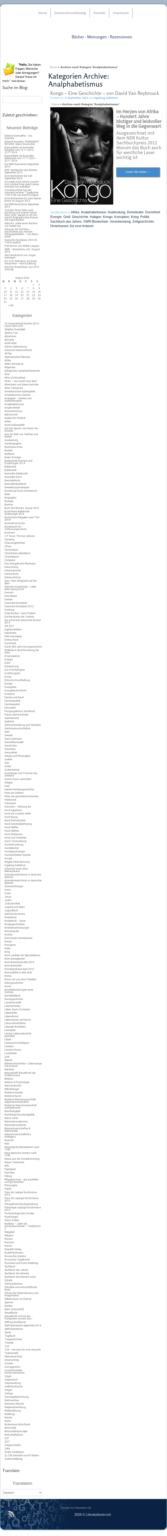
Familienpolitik (12, 700)
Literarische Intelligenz (16, 1043)
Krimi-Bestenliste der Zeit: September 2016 (18, 177)
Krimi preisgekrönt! (14, 958)
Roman (8, 1239)
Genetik (8, 735)
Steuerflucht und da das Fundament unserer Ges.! (18, 1317)
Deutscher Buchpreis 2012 (19, 606)
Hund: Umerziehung (15, 841)
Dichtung (9, 609)
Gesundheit (10, 752)
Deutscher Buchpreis (15, 603)
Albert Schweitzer (13, 364)
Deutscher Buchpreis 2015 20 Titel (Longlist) (20, 241)
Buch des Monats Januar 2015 (21, 508)
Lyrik (6, 1056)
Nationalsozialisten (15, 1125)
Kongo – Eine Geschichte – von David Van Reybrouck (104, 93)
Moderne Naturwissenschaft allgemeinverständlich (20, 1100)
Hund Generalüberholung (18, 824)
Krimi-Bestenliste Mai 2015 (19, 962)
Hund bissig (11, 817)
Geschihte (9, 749)
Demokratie (10, 596)
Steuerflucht (11, 1312)
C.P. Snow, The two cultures (19, 536)
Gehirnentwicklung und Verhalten (22, 725)
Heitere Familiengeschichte (19, 789)
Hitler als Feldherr (14, 793)
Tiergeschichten (13, 1339)
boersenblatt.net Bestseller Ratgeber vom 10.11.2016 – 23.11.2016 (19, 150)
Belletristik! (10, 470)
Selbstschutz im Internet (17, 1299)
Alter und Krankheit (14, 377)
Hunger (8, 858)
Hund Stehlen (11, 830)
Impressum (121, 13)
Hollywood (10, 799)
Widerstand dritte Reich (17, 1424)
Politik (7, 1188)
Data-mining (11, 567)
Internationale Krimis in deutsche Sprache (22, 875)
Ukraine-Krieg (11, 1360)
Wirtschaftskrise (13, 1434)
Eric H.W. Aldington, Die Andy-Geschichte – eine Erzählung (20, 262)
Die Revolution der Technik (19, 616)
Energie (8, 659)
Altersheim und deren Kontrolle (21, 384)
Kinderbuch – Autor (15, 920)
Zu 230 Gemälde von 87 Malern (21, 1455)
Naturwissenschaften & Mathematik (17, 1129)
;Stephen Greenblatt (14, 329)
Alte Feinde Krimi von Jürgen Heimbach (20, 256)
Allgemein (9, 367)
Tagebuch (9, 1335)
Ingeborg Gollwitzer (15, 865)
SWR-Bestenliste (13, 1329)
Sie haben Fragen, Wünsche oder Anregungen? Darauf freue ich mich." (21, 73)
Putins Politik (11, 1220)
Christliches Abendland (17, 553)
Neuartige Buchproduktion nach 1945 (21, 1148)
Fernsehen (10, 707)
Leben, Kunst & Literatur (17, 1009)
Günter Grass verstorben (17, 779)
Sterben (8, 1305)
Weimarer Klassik (14, 1403)
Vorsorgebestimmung (16, 1396)
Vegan (8, 1376)
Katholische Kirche (14, 914)
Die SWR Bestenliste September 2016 (21, 165)
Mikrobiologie (11, 1089)
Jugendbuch (11, 910)
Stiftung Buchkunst (15, 1322)
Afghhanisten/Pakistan (17, 357)
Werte (7, 1421)
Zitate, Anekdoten (14, 1452)
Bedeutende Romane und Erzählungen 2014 (18, 462)
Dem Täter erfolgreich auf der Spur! (20, 582)
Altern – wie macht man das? (20, 381)
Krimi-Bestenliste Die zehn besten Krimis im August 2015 (22, 199)
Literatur (9, 1046)
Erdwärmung (11, 666)
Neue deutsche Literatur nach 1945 (20, 1154)
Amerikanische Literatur (17, 395)
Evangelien (10, 687)
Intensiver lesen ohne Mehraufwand (16, 870)
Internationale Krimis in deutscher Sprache (23, 881)
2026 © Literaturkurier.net (92, 1514)
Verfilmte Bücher (13, 1386)
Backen (8, 450)
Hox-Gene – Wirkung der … (18, 806)
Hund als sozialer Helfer (17, 813)
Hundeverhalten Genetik (17, 855)
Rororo (8, 1245)
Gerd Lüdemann (13, 738)
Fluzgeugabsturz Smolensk (19, 711)
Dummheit (10, 643)
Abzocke (9, 339)
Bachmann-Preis (13, 447)
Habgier (8, 782)
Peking (8, 1176)
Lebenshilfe (10, 1012)
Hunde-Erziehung (13, 844)
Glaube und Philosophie (17, 756)
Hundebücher (11, 848)
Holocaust (10, 803)
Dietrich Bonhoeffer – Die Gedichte (18, 137)
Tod (6, 1346)
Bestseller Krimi (13, 477)
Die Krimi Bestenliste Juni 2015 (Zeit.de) (21, 268)
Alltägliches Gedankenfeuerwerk (22, 370)
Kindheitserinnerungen (16, 927)
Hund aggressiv (13, 810)
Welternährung (12, 1410)
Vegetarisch (11, 1379)
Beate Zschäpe (12, 457)
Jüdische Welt (12, 903)
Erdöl (7, 663)
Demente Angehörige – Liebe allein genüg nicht (20, 588)
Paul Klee (9, 1172)
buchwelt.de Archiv (14, 523)
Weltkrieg (9, 1414)
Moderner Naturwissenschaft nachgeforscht (20, 1106)
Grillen (7, 766)
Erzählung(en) (12, 673)
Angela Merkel (12, 407)
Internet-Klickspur (13, 886)
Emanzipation (12, 656)
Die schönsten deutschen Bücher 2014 (22, 621)
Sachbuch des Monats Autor (20, 1276)
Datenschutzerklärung (70, 13)
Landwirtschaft (12, 1002)
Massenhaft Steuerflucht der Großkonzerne (20, 1074)
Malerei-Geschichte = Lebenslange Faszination (23, 1064)
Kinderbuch (10, 917)
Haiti (7, 786)
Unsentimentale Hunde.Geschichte (14, 1371)
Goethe (8, 759)
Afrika (7, 360)
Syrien (7, 1332)
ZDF (6, 1438)
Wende (8, 1417)
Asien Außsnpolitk (14, 425)
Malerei (8, 1060)
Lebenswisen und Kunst (17, 1019)
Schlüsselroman (13, 1283)
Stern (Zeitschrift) (14, 1309)
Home (42, 13)
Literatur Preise (12, 1049)
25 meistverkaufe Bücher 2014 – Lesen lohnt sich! (22, 324)
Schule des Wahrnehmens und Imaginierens (21, 1294)
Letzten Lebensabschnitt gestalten (17, 1034)
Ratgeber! (9, 1232)
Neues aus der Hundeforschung (22, 1158)
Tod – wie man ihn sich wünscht (22, 1349)
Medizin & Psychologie (16, 1082)
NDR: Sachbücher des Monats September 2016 (20, 171)
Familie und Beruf (14, 697)
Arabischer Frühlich (15, 418)
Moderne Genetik (13, 1092)
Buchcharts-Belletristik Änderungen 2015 (17, 512)
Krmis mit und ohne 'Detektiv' (20, 979)
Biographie (10, 497)
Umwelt (8, 1363)
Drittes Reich (11, 639)
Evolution (9, 694)
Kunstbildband (12, 995)
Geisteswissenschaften (17, 728)
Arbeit (7, 421)
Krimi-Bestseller (13, 965)
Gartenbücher (11, 718)
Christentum (11, 549)
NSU (6, 1165)
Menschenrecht (12, 1085)
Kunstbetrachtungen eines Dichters (18, 991)
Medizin (8, 1078)
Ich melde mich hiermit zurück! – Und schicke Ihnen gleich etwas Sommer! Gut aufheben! (22, 184)
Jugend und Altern (14, 907)
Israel (7, 893)
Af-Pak (8, 353)
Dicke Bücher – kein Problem (20, 613)
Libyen (7, 1039)
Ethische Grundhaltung (17, 680)
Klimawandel (11, 931)
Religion (8, 1235)
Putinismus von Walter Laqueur (21, 246)
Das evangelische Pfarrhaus (20, 563)
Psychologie (11, 1216)
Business (9, 532)
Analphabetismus (14, 404)
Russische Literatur (15, 1256)
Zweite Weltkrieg (13, 1459)
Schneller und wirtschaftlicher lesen (20, 1288)
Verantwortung (12, 1383)
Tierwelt (8, 1342)
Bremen (8, 504)
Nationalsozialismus (16, 1121)
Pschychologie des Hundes (19, 1213)
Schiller (8, 1280)
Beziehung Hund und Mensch (20, 490)
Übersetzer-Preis (13, 1356)
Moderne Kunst (12, 1096)
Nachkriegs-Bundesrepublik (19, 1114)
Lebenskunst (11, 1016)
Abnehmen (10, 336)
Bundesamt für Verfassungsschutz (15, 528)
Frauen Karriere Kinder (16, 714)
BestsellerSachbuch (15, 484)
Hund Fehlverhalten (15, 820)
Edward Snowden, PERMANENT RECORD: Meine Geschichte (22, 143)
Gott (6, 763)
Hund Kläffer (11, 827)
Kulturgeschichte (13, 982)
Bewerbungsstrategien (16, 487)
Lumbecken (10, 1053)
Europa (8, 683)
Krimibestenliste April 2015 (19, 969)
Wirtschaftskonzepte (15, 1431)
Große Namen (12, 769)
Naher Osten (11, 1118)
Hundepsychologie (14, 851)
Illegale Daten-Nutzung (17, 861)
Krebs (7, 948)
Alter (7, 374)
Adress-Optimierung (15, 346)
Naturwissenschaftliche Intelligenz (17, 1135)
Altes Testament (13, 388)
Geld (6, 731)
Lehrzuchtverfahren (15, 1023)
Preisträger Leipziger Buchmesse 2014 (22, 1208)
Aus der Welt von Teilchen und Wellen (21, 435)
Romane (9, 1242)
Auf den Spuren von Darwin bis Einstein (21, 429)
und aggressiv (12, 1366)
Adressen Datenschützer (18, 350)
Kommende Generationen (18, 938)
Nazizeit (9, 1140)
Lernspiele (9, 1030)
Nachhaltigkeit (12, 1111)
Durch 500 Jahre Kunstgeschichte (23, 646)
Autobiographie (12, 443)
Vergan (8, 1390)
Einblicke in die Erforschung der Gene (21, 651)
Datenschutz (11, 574)
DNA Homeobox (13, 636)
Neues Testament (14, 1162)
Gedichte (9, 721)
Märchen (9, 1069)
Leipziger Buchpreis (15, 1026)
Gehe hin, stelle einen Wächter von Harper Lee (20, 224)
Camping (9, 539)
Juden (7, 900)
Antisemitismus (13, 411)
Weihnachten (11, 1400)
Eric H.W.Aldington (14, 669)
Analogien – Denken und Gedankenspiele (18, 399)
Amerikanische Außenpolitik (19, 391)
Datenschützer (12, 577)
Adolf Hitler (10, 343)
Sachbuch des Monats (16, 1273)
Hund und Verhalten (15, 837)
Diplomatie (10, 633)
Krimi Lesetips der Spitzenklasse (22, 955)
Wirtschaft (10, 1428)
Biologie (8, 501)
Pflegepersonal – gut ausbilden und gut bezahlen (21, 1180)
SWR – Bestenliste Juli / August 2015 (22, 250)
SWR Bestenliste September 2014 (22, 1325)
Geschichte (10, 745)
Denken (8, 599)
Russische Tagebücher (17, 1259)
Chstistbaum (11, 556)
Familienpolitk (12, 704)
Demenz (9, 592)
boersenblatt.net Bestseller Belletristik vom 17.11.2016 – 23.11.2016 (20, 158)
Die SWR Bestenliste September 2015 (21, 205)
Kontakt (99, 13)
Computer (9, 560)
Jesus (7, 896)
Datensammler (12, 570)
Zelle (7, 1448)
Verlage (8, 1393)
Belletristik (10, 466)
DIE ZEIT (9, 626)
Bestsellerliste (12, 480)
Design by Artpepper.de (76, 1507)
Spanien (8, 1302)
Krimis (8, 976)
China (7, 546)
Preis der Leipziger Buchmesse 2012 (21, 1199)
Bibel (7, 494)
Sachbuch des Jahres (16, 1270)
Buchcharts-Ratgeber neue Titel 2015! (21, 518)
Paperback (10, 1169)
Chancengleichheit (14, 543)
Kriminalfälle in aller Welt (18, 972)
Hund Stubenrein (13, 834)
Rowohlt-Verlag (12, 1249)
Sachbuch (9, 1266)
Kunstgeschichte (13, 999)
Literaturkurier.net (81, 45)
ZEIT (7, 1441)
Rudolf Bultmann (13, 1252)
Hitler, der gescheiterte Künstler (21, 796)
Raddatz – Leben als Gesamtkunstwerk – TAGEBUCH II (22, 1226)
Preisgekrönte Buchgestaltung (21, 1204)
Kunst (7, 986)
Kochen (8, 934)
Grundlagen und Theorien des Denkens (20, 774)
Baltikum (9, 454)
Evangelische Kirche (15, 690)
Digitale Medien (12, 629)
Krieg (7, 951)
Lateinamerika (12, 1006)
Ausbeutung (11, 440)
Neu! (6, 1143)
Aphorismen (11, 414)
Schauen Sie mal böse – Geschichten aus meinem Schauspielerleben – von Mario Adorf (21, 233)
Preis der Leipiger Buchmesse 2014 (20, 1193)
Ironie (7, 889)
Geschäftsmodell (13, 742)
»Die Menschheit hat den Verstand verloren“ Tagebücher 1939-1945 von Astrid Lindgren (21, 192)
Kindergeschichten (14, 924)
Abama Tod (11, 332)
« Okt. (11, 305)
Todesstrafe (11, 1353)
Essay (7, 676)
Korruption (10, 945)
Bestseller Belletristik (16, 473)
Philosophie (10, 1185)
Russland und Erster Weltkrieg (21, 1263)
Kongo (8, 941)
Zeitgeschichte (12, 1445)
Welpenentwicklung (15, 1407)
